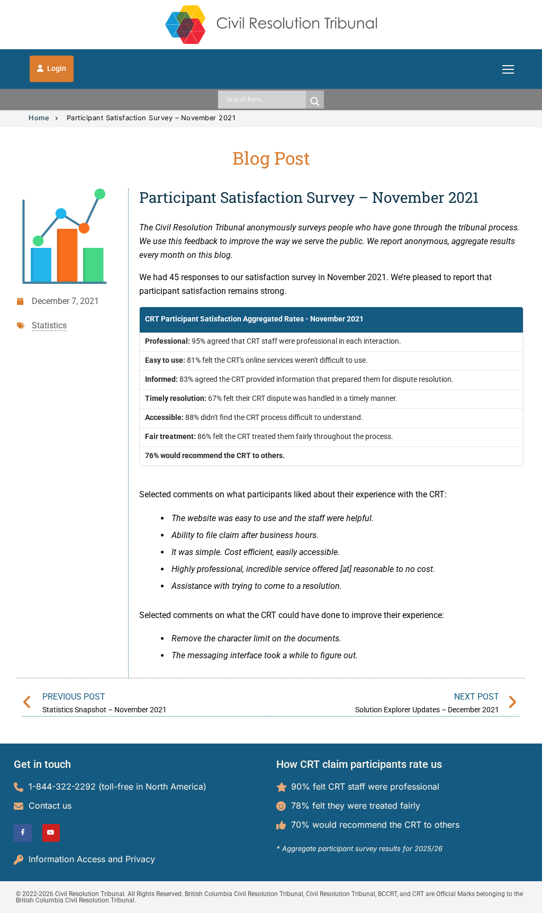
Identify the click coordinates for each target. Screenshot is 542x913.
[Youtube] (51, 833)
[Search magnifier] (315, 102)
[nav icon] (508, 69)
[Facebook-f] (23, 833)
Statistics (49, 325)
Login (56, 68)
